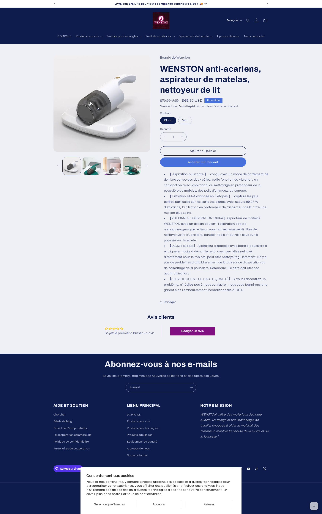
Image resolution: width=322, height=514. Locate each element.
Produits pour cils (138, 421)
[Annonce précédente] (54, 3)
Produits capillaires (139, 435)
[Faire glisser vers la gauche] (57, 166)
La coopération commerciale (72, 435)
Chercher (59, 414)
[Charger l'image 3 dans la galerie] (92, 166)
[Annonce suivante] (267, 3)
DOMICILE (134, 414)
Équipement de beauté (142, 441)
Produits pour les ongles (142, 428)
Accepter (159, 504)
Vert (185, 120)
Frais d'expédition (189, 106)
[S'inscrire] (191, 387)
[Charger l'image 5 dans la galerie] (132, 166)
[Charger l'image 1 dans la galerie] (72, 166)
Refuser (208, 504)
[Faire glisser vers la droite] (146, 166)
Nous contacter (137, 455)
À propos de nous (138, 448)
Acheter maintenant (203, 161)
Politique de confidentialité (141, 494)
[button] (89, 36)
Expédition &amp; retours (70, 428)
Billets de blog (62, 421)
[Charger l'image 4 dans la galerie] (112, 166)
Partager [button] (170, 302)
